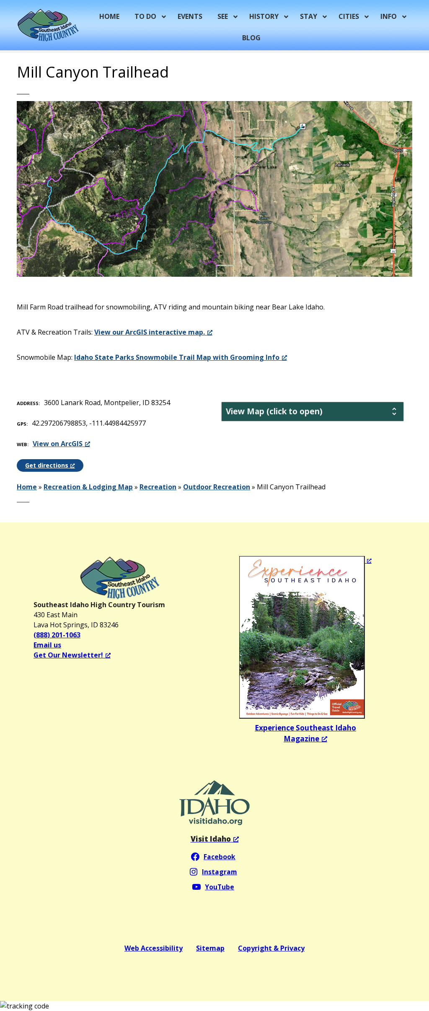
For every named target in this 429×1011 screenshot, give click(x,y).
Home (27, 486)
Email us (47, 645)
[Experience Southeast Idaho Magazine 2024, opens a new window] (305, 637)
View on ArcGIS (58, 443)
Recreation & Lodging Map (88, 486)
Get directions (46, 465)
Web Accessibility (153, 948)
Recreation (158, 486)
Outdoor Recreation (216, 486)
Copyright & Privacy (271, 948)
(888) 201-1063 (57, 634)
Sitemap (210, 948)
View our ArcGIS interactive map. (149, 332)
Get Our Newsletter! (68, 655)
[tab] (312, 411)
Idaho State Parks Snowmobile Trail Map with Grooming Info (176, 357)
